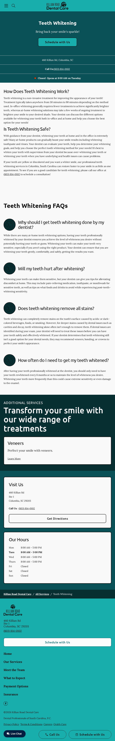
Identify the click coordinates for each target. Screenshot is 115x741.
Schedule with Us (57, 42)
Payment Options (16, 686)
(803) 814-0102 (62, 68)
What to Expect (14, 678)
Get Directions (57, 518)
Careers (48, 724)
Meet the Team (14, 670)
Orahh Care (59, 724)
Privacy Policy (11, 724)
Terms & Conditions (31, 724)
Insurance (11, 694)
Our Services (13, 662)
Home (8, 654)
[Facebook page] (6, 703)
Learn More (14, 458)
